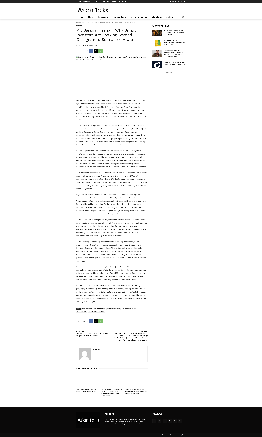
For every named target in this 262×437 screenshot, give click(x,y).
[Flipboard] (170, 1)
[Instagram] (176, 1)
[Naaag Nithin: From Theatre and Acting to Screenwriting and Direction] (157, 33)
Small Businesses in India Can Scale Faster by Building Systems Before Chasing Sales (136, 391)
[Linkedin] (179, 1)
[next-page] (81, 400)
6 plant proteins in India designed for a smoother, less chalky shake (174, 42)
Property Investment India (129, 308)
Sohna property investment (96, 311)
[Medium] (181, 1)
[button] (183, 17)
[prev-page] (77, 400)
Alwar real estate (87, 308)
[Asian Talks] (77, 46)
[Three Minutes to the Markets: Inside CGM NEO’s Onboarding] (87, 379)
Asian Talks (84, 45)
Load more (168, 72)
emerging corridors (99, 308)
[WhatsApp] (100, 51)
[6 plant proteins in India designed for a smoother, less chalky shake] (157, 43)
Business (83, 22)
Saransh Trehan (81, 311)
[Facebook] (91, 51)
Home (78, 22)
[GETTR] (173, 1)
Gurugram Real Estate (113, 308)
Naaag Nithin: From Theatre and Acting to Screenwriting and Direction (174, 32)
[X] (184, 1)
